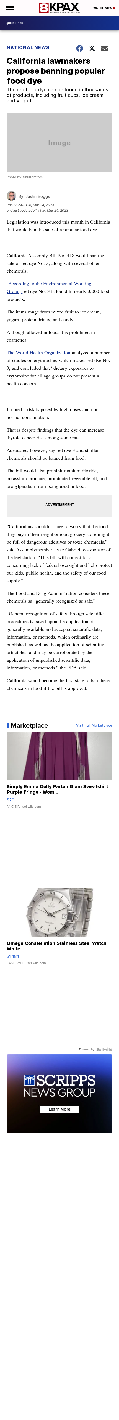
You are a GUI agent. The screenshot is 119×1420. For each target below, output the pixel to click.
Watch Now (103, 8)
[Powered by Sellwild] (104, 1049)
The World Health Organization (38, 352)
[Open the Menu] (9, 7)
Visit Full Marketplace (94, 725)
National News (28, 47)
